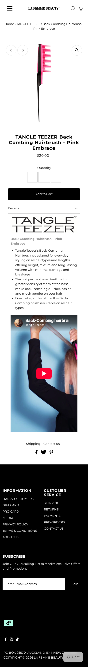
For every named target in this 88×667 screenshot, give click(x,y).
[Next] (22, 50)
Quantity (44, 168)
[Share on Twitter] (44, 453)
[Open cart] (81, 8)
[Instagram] (11, 640)
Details (13, 208)
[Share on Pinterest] (51, 453)
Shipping (33, 444)
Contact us (51, 444)
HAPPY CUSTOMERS (18, 499)
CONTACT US (54, 528)
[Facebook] (6, 640)
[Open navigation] (13, 8)
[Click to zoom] (77, 50)
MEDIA (8, 518)
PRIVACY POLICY (15, 524)
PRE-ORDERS (54, 522)
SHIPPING (51, 503)
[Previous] (11, 50)
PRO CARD (11, 511)
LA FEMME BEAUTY (48, 657)
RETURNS (51, 509)
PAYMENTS (52, 515)
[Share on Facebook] (36, 453)
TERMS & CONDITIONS (20, 530)
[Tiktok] (17, 640)
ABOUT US (11, 537)
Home (9, 24)
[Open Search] (73, 8)
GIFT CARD (11, 505)
